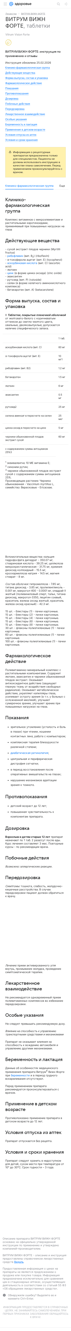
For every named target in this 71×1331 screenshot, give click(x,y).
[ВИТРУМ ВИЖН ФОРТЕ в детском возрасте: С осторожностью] (8, 42)
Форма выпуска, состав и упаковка (26, 78)
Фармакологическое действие (23, 83)
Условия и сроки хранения (21, 140)
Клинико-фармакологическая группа (27, 67)
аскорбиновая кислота (22, 263)
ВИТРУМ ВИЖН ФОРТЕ (33, 13)
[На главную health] (22, 4)
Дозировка (11, 98)
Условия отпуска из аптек (20, 134)
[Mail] (11, 4)
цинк (10, 273)
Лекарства (11, 13)
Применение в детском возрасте (25, 129)
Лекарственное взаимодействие (25, 114)
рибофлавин (15, 256)
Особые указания (16, 119)
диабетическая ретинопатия (29, 753)
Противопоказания (17, 93)
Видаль (19, 1262)
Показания (11, 88)
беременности (20, 1075)
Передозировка (14, 109)
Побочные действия (17, 103)
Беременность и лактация (21, 124)
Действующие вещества (20, 72)
